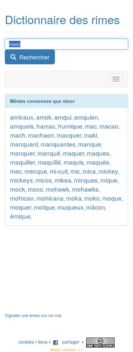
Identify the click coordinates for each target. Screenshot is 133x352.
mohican (22, 198)
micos (44, 180)
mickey (108, 171)
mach (18, 135)
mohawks (85, 189)
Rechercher (32, 57)
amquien (86, 117)
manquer (22, 153)
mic (75, 171)
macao (108, 126)
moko (92, 198)
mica (89, 171)
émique (20, 216)
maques (98, 153)
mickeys (21, 180)
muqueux (70, 207)
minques (86, 180)
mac (91, 126)
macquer (69, 135)
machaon (41, 135)
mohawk (57, 189)
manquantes (58, 144)
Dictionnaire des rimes (62, 19)
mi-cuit (59, 171)
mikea (63, 180)
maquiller (22, 162)
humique (70, 126)
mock (17, 189)
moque (112, 198)
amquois (22, 126)
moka (74, 198)
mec (16, 171)
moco (35, 189)
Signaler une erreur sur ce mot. (34, 315)
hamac (46, 126)
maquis (74, 162)
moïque (44, 207)
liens (42, 341)
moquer (20, 207)
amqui (62, 117)
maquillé (49, 162)
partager (68, 341)
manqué (48, 153)
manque (89, 144)
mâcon (95, 207)
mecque (36, 171)
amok (44, 117)
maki (90, 135)
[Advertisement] (53, 272)
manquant (24, 144)
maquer (73, 153)
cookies (26, 341)
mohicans (50, 198)
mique (109, 180)
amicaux (22, 117)
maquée (98, 162)
